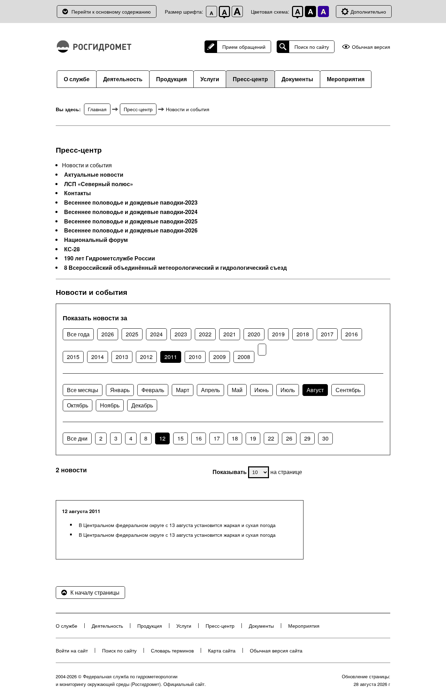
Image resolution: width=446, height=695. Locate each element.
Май (237, 390)
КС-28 (72, 249)
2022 (205, 334)
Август (315, 390)
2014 (97, 357)
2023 (181, 334)
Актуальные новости (93, 174)
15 (180, 438)
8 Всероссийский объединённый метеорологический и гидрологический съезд (175, 268)
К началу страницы (95, 592)
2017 (327, 334)
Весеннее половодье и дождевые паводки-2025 (131, 221)
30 (325, 438)
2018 (303, 334)
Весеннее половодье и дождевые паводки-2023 (131, 202)
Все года (78, 334)
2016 (351, 334)
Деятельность (123, 79)
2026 (107, 334)
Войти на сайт (72, 650)
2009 (219, 357)
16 (198, 438)
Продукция (171, 79)
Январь (120, 390)
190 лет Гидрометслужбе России (109, 258)
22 (271, 438)
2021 (229, 334)
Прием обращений (244, 46)
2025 (132, 334)
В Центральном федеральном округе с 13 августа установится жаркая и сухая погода (177, 524)
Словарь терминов (172, 650)
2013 (122, 357)
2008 (244, 357)
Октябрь (77, 405)
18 (235, 438)
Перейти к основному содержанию (111, 11)
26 (289, 438)
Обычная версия (371, 47)
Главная (97, 109)
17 (217, 438)
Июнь (261, 390)
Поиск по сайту (311, 46)
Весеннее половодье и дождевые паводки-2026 (131, 230)
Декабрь (142, 405)
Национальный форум (96, 240)
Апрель (210, 390)
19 (253, 438)
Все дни (77, 438)
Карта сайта (222, 650)
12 (162, 438)
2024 (156, 334)
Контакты (77, 193)
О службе (77, 79)
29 (307, 438)
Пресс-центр (250, 79)
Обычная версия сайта (276, 650)
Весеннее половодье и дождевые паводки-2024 (131, 212)
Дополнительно (368, 11)
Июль (287, 390)
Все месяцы (82, 390)
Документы (297, 79)
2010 (195, 357)
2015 (73, 357)
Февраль (152, 390)
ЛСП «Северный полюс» (98, 184)
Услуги (209, 79)
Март (182, 390)
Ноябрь (110, 405)
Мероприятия (345, 79)
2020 (254, 334)
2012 (146, 357)
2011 (170, 357)
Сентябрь (348, 390)
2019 (278, 334)
